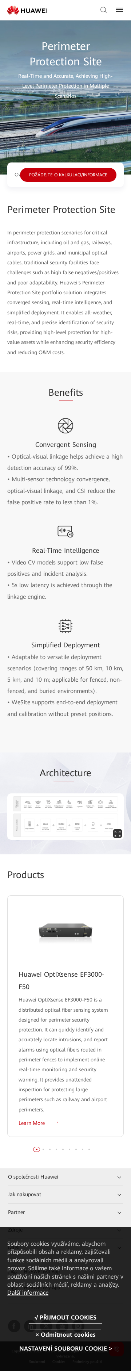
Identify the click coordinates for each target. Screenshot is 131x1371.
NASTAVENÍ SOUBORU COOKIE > (65, 1348)
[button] (36, 1149)
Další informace (27, 1292)
